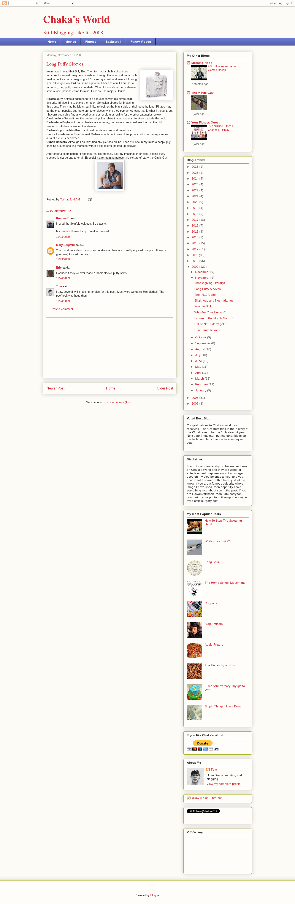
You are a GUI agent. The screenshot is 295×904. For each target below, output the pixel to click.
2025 (195, 172)
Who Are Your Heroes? (210, 312)
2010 (195, 261)
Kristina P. (63, 218)
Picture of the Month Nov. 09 (213, 318)
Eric (59, 267)
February (202, 384)
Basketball (113, 41)
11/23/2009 (63, 236)
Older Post (165, 388)
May (198, 366)
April (198, 372)
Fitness (90, 41)
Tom (59, 286)
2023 (195, 184)
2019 (195, 208)
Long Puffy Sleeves (207, 289)
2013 (195, 243)
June (199, 361)
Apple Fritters (214, 644)
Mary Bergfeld (65, 245)
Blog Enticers (214, 624)
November (202, 277)
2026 (195, 166)
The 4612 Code (205, 294)
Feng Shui (212, 562)
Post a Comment (62, 309)
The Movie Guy (202, 92)
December (202, 272)
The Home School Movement (225, 582)
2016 (195, 225)
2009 (195, 266)
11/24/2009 (63, 278)
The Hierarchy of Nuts (220, 665)
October (201, 337)
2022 (195, 190)
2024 (195, 178)
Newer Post (55, 388)
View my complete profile (223, 783)
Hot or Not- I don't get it (210, 324)
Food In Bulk (203, 306)
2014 (195, 237)
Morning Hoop (202, 62)
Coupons (211, 603)
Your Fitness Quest (205, 122)
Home (52, 41)
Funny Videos (140, 41)
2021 (195, 196)
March (200, 378)
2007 (195, 403)
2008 (195, 397)
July (198, 355)
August (200, 349)
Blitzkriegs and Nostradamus (213, 300)
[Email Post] (89, 199)
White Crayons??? (217, 541)
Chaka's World (76, 18)
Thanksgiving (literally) (209, 283)
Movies (70, 41)
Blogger (155, 895)
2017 (195, 219)
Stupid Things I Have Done (223, 706)
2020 (195, 202)
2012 (195, 249)
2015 (195, 231)
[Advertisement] (109, 348)
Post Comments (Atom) (118, 402)
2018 (195, 214)
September (203, 343)
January (201, 390)
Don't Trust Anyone (207, 330)
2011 (195, 255)
